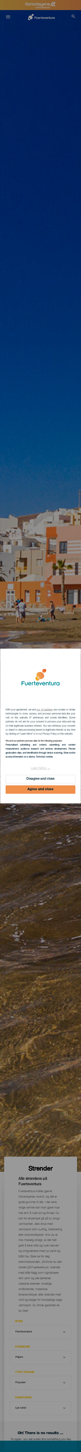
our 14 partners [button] (45, 710)
